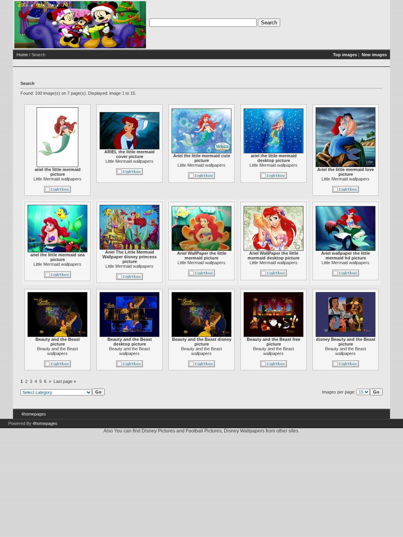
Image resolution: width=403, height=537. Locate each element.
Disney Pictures (158, 431)
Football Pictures (204, 431)
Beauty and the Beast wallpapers (57, 351)
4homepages (33, 414)
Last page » (65, 381)
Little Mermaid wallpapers (57, 179)
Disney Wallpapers (244, 431)
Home (22, 54)
